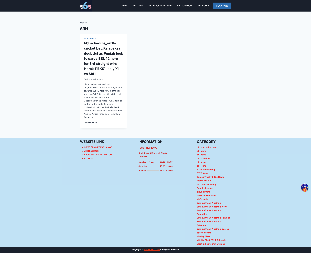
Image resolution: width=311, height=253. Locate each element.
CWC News (202, 173)
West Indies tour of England (211, 244)
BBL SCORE (203, 5)
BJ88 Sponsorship (206, 169)
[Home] (81, 23)
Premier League (205, 188)
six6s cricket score (206, 195)
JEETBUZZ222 (91, 151)
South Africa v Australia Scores (213, 229)
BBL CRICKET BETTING (160, 5)
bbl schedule (90, 39)
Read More (90, 123)
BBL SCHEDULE (185, 5)
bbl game (201, 151)
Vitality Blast (203, 236)
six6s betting (203, 192)
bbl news (201, 154)
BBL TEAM (138, 5)
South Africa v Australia (209, 203)
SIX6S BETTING (152, 249)
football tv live (204, 180)
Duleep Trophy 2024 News (210, 177)
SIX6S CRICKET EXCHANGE (98, 147)
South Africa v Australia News (212, 207)
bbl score (201, 162)
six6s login (202, 199)
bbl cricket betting (206, 147)
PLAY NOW (222, 5)
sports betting (204, 233)
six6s (88, 79)
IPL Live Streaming (206, 184)
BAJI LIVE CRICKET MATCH (98, 154)
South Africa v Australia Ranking (213, 218)
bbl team (201, 166)
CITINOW (89, 158)
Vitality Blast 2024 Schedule (211, 240)
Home (125, 5)
